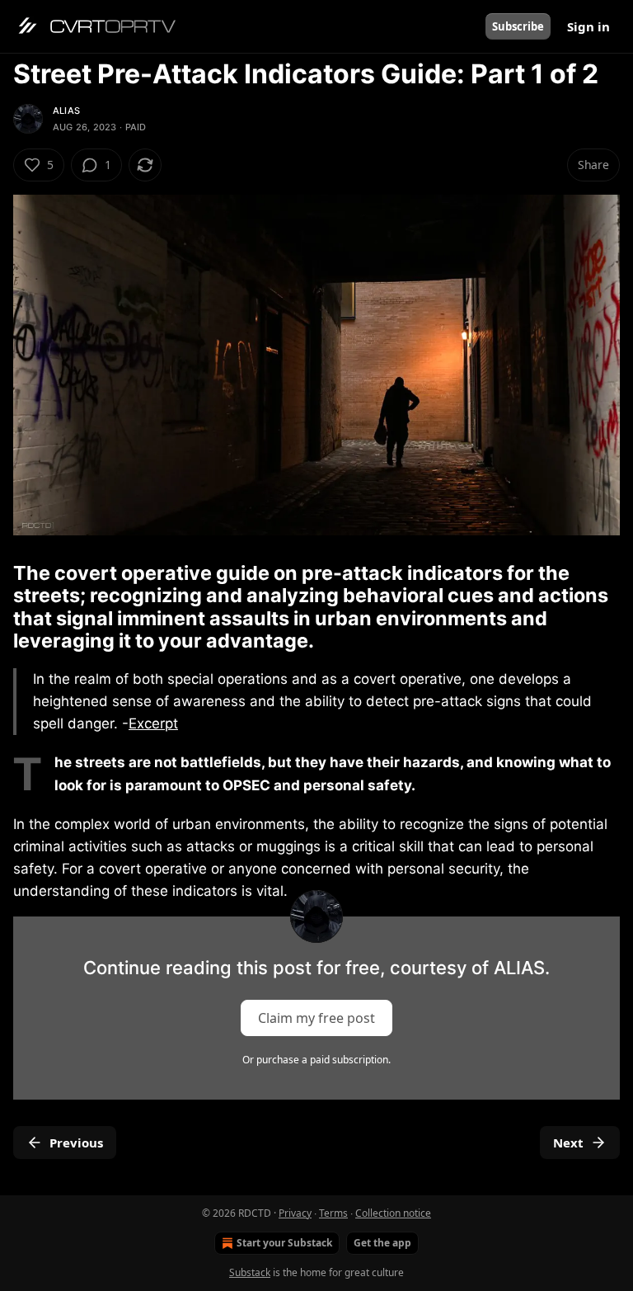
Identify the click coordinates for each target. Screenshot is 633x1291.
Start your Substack (284, 1243)
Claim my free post (316, 1017)
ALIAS (66, 110)
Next (568, 1142)
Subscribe (518, 26)
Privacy (295, 1213)
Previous (76, 1142)
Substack (249, 1272)
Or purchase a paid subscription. (316, 1060)
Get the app (382, 1243)
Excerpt (153, 723)
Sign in (588, 26)
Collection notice (393, 1213)
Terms (333, 1213)
